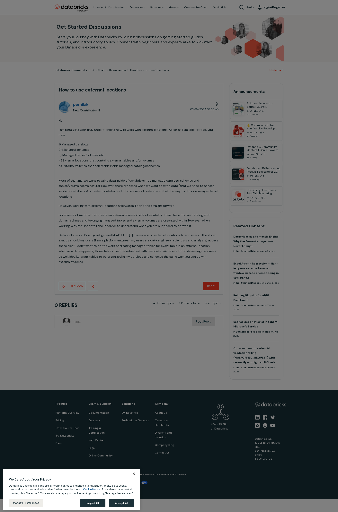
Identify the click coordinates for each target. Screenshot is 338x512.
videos (172, 262)
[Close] (133, 473)
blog (161, 262)
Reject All (93, 503)
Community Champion (202, 248)
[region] (71, 489)
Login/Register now (149, 276)
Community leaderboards (150, 248)
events (149, 253)
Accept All (121, 503)
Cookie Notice (92, 489)
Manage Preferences (26, 503)
